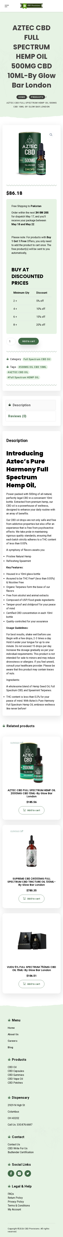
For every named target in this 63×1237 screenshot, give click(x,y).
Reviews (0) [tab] (17, 416)
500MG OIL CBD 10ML (33, 367)
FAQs (11, 1193)
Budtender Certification (21, 1152)
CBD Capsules (16, 1071)
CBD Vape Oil (15, 1078)
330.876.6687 (24, 1124)
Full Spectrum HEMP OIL (24, 377)
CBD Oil (12, 1067)
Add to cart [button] (33, 810)
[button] (51, 135)
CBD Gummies (16, 1074)
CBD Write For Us (17, 1148)
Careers (12, 1040)
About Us (13, 1034)
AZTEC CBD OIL (18, 372)
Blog (10, 1047)
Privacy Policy (16, 1201)
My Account (14, 1209)
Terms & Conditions (19, 1205)
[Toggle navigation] (7, 6)
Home (11, 1027)
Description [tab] (21, 405)
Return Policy (15, 1197)
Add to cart (28, 341)
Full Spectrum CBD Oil (37, 359)
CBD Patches (15, 1082)
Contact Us (14, 1144)
